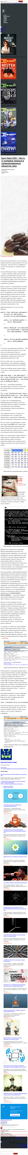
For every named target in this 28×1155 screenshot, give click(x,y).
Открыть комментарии (6, 1119)
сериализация (20, 768)
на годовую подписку (17, 2)
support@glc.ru (19, 1137)
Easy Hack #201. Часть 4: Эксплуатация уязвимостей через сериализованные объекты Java (15, 831)
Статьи (25, 768)
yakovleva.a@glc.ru (18, 1138)
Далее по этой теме (8, 786)
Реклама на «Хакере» (23, 1146)
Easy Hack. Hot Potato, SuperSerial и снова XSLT (15, 882)
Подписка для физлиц (22, 1144)
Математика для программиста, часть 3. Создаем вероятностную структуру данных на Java (15, 909)
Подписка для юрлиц (23, 1145)
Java (4, 768)
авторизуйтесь (4, 1122)
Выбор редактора (12, 768)
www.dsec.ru (4, 767)
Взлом (6, 768)
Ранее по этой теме (8, 787)
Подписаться (15, 1115)
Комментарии (4, 172)
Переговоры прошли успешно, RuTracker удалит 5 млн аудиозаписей (13, 782)
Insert (15, 1153)
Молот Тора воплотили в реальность (12, 783)
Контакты (25, 1147)
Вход (26, 2)
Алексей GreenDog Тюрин (7, 169)
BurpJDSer (5, 638)
